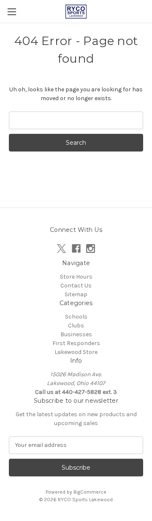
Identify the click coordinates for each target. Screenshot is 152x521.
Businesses (76, 334)
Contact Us (76, 285)
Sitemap (76, 294)
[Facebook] (76, 248)
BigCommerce (89, 492)
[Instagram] (90, 248)
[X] (61, 248)
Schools (76, 316)
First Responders (76, 343)
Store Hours (76, 276)
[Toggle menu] (11, 11)
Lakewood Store (76, 352)
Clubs (76, 325)
